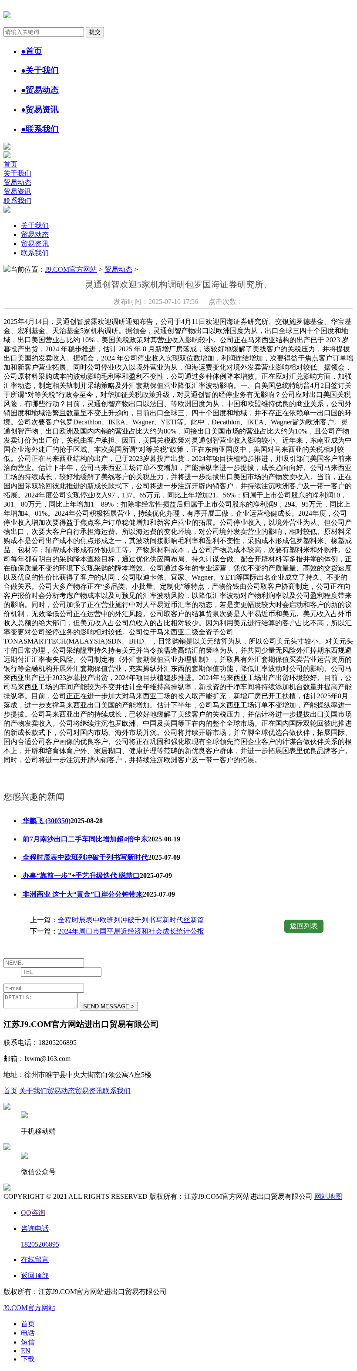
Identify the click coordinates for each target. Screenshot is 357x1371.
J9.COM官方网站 (71, 269)
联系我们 (17, 200)
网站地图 (328, 1196)
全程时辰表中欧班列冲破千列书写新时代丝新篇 (131, 920)
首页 (10, 164)
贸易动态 (17, 182)
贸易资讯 (17, 191)
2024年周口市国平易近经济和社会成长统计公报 (131, 931)
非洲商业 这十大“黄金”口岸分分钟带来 (82, 894)
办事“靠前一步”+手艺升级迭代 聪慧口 (80, 875)
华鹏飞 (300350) (46, 820)
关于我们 (17, 173)
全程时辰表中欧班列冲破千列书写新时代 (84, 857)
